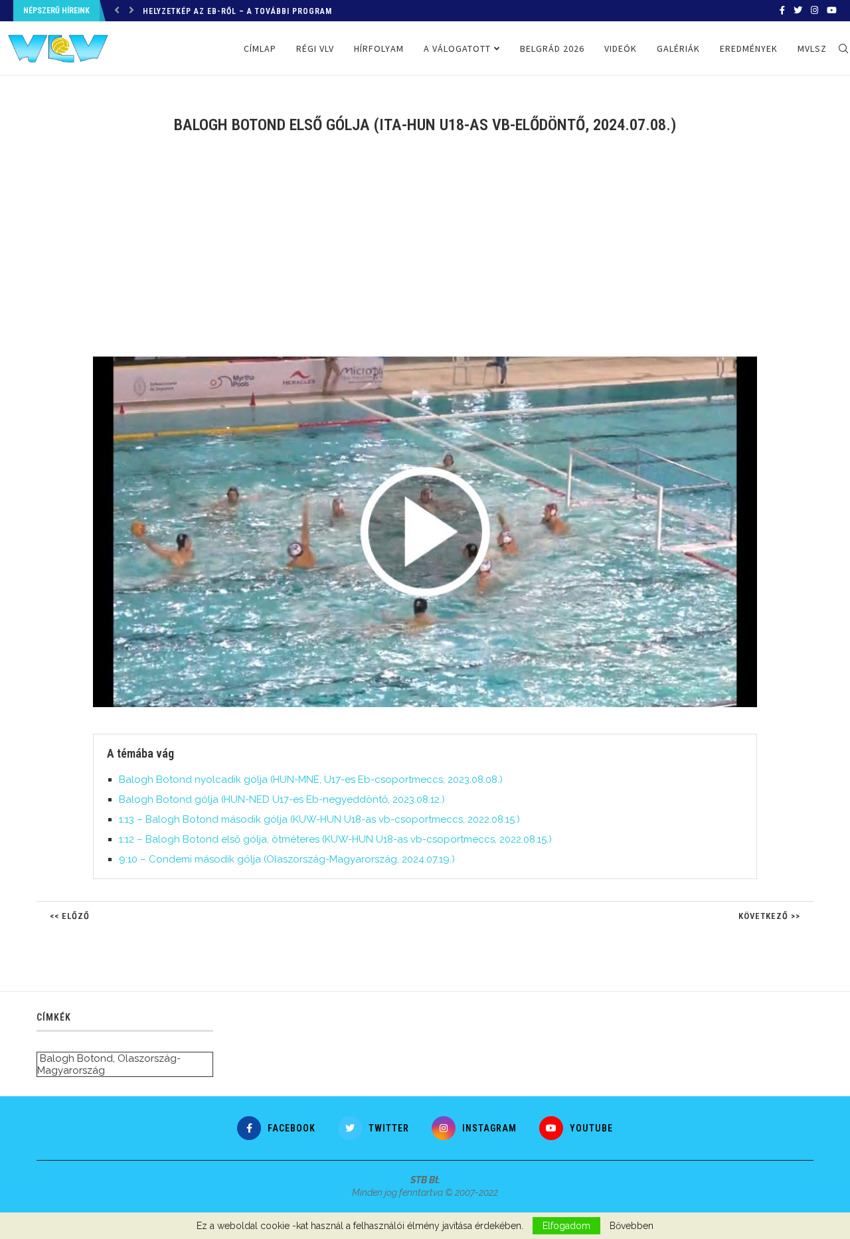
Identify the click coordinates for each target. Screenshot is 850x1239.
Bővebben (631, 1225)
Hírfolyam (379, 48)
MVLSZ (812, 48)
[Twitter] (798, 10)
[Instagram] (814, 10)
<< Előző (70, 916)
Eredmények (749, 48)
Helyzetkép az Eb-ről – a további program (237, 11)
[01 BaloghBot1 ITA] (431, 362)
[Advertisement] (425, 254)
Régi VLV (315, 48)
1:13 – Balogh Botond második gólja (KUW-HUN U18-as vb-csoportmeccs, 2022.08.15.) (319, 819)
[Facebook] (782, 10)
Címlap (260, 48)
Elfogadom (566, 1225)
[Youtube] (832, 10)
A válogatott (457, 48)
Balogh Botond (76, 1058)
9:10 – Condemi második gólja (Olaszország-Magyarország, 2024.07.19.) (287, 859)
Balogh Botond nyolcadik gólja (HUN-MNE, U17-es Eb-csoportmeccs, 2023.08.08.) (311, 779)
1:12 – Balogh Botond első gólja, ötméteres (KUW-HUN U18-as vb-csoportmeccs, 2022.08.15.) (335, 839)
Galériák (678, 48)
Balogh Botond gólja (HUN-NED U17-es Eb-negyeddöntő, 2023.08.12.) (282, 799)
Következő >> (769, 916)
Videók (620, 48)
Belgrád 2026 (552, 48)
